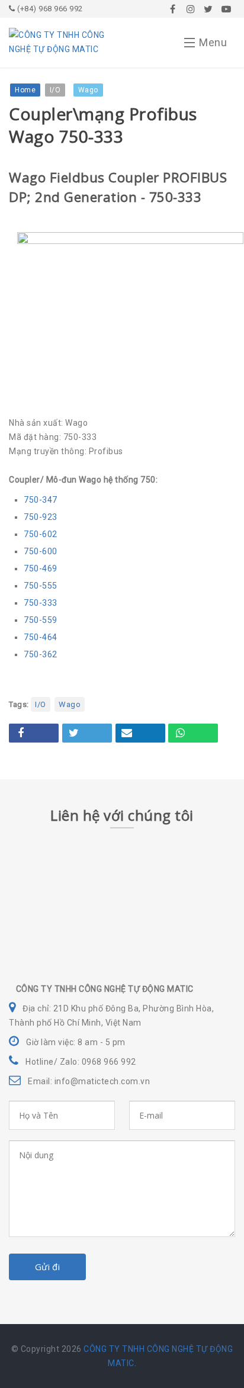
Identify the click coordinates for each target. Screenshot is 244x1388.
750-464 (40, 637)
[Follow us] (191, 9)
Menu (213, 42)
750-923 (40, 517)
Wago (70, 704)
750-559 (40, 620)
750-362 (40, 654)
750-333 (40, 603)
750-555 (40, 585)
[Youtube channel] (226, 9)
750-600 (40, 551)
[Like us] (173, 9)
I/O (40, 704)
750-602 (40, 534)
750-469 (40, 568)
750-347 (40, 500)
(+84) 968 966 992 (49, 8)
